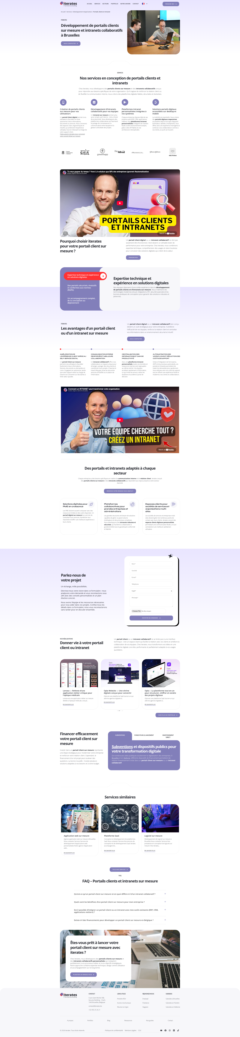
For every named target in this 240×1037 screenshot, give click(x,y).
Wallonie (127, 758)
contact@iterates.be (95, 1006)
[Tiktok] (178, 1030)
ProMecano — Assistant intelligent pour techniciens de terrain (160, 691)
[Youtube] (161, 1030)
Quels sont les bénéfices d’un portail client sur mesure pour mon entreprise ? (109, 902)
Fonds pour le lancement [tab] (144, 735)
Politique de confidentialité (114, 1030)
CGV (139, 1030)
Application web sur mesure (76, 836)
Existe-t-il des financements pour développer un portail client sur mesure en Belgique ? (113, 920)
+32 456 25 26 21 (94, 1010)
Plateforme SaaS (111, 836)
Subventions (122, 746)
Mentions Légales (130, 1030)
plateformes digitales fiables (131, 94)
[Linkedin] (174, 1030)
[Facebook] (165, 1030)
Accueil (63, 12)
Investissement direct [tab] (168, 736)
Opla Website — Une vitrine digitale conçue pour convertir (76, 691)
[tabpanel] (142, 286)
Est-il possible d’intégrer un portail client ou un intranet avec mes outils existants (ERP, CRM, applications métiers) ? (116, 911)
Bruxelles (115, 758)
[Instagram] (170, 1030)
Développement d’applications (82, 12)
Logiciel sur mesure (153, 836)
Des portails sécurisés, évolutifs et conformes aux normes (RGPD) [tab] (82, 287)
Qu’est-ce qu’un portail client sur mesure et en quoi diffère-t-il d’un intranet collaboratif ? (114, 894)
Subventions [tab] (120, 735)
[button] (133, 257)
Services (69, 12)
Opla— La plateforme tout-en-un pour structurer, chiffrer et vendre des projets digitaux (119, 692)
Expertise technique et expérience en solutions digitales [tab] (83, 276)
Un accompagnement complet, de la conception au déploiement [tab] (81, 300)
